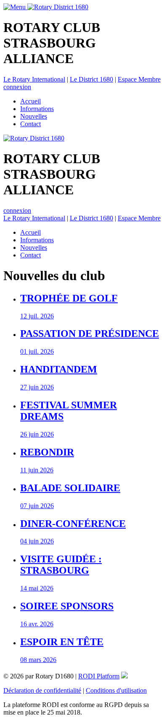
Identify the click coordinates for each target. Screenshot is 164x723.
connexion (17, 86)
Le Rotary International (34, 79)
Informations (37, 108)
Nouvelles (33, 116)
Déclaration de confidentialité (42, 690)
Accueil (30, 101)
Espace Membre (139, 79)
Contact (30, 123)
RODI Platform (98, 676)
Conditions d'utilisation (116, 690)
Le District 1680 (91, 79)
